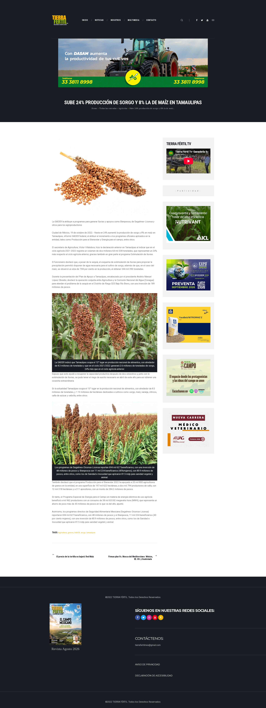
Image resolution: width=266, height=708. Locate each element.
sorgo (83, 533)
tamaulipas (90, 533)
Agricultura (62, 533)
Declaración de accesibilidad (153, 675)
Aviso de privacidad (147, 664)
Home (94, 108)
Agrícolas (123, 108)
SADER (77, 533)
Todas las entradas (108, 108)
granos (70, 533)
